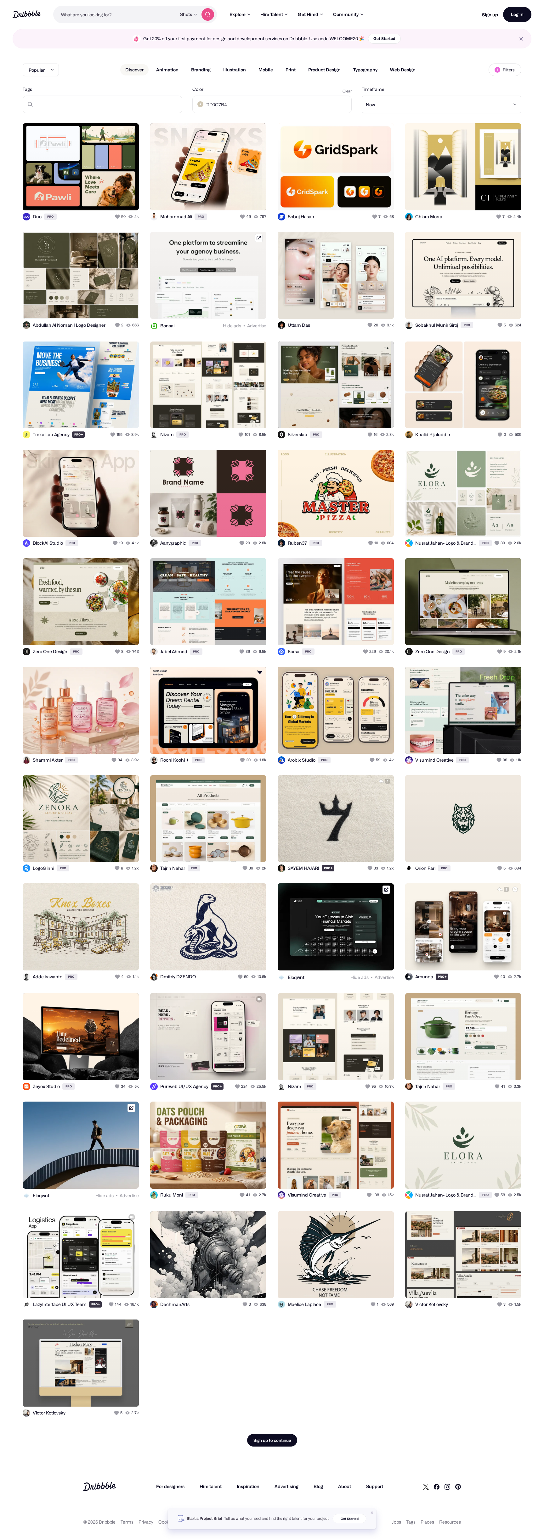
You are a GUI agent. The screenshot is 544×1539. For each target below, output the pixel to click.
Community (346, 14)
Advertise (256, 325)
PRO (50, 216)
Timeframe (373, 89)
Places (427, 1522)
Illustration (234, 69)
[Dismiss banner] (372, 1512)
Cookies (166, 1522)
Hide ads (232, 325)
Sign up (490, 14)
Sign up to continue (272, 1440)
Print (291, 69)
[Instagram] (447, 1486)
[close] (521, 39)
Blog (318, 1486)
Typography (365, 69)
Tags (27, 89)
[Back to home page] (27, 14)
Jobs (396, 1522)
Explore (238, 14)
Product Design (324, 69)
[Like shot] (127, 198)
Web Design (403, 69)
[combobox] (115, 14)
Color (197, 89)
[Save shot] (114, 198)
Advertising (286, 1486)
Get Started (384, 38)
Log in (517, 14)
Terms (127, 1522)
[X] (426, 1486)
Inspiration (248, 1486)
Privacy (146, 1522)
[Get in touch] (102, 198)
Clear (347, 91)
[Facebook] (436, 1486)
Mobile (265, 69)
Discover (134, 69)
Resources (450, 1522)
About (344, 1486)
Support (374, 1486)
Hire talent (211, 1486)
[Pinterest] (458, 1486)
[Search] (207, 14)
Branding (201, 69)
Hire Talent (271, 14)
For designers (170, 1486)
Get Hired (308, 14)
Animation (167, 69)
